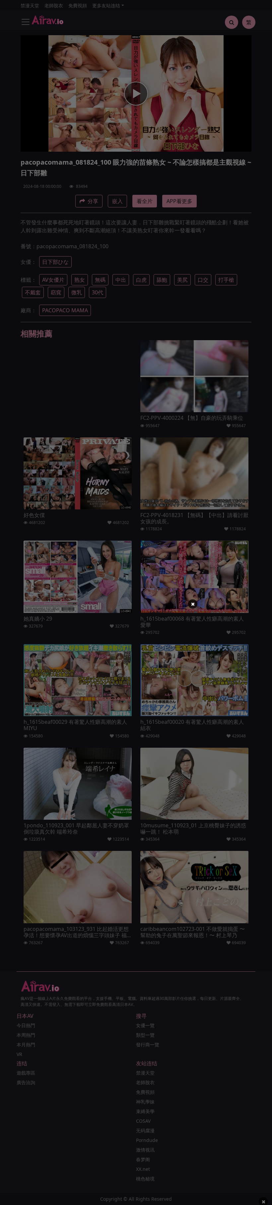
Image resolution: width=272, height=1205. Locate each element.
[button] (192, 604)
